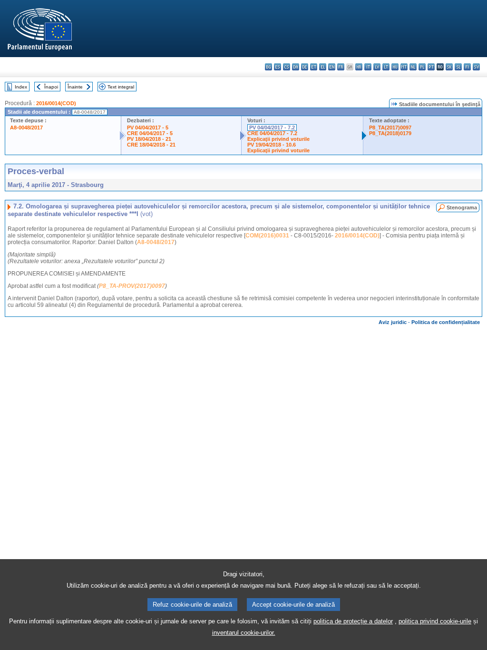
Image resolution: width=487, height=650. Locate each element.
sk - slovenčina (449, 66)
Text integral (120, 86)
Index (21, 86)
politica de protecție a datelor (353, 621)
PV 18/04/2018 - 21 (149, 139)
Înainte (75, 86)
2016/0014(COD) (56, 103)
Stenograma (462, 207)
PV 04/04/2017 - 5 (147, 127)
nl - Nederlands (413, 66)
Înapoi (51, 86)
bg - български (268, 66)
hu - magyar (395, 66)
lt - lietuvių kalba (386, 66)
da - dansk (295, 66)
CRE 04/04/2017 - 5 (150, 133)
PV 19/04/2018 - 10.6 (271, 145)
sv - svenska (476, 66)
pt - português (431, 66)
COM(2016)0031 (267, 235)
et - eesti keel (313, 66)
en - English (331, 66)
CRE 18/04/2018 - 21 (151, 145)
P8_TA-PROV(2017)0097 (132, 286)
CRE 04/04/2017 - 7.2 (272, 133)
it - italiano (367, 66)
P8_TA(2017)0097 (390, 127)
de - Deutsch (304, 66)
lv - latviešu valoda (376, 66)
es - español (277, 66)
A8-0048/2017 (26, 127)
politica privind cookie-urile (435, 621)
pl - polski (422, 66)
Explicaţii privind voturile (278, 139)
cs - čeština (286, 66)
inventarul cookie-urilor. (243, 632)
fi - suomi (467, 66)
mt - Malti (404, 66)
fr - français (340, 66)
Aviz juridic (393, 322)
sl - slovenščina (458, 66)
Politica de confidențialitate (445, 322)
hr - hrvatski (358, 66)
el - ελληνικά (322, 66)
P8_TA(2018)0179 (390, 133)
